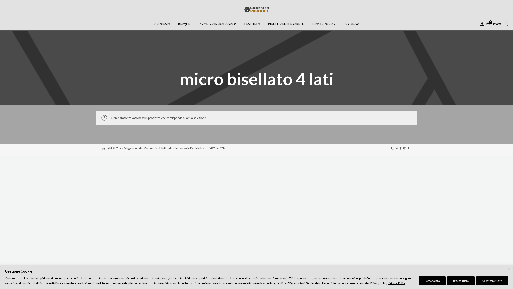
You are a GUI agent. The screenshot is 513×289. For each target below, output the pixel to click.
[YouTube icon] (408, 148)
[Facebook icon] (400, 148)
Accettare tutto (492, 280)
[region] (256, 277)
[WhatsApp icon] (396, 148)
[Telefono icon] (392, 148)
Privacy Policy (396, 283)
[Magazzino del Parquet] (256, 9)
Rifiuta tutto (461, 280)
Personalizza (432, 280)
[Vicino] (508, 268)
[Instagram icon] (404, 148)
